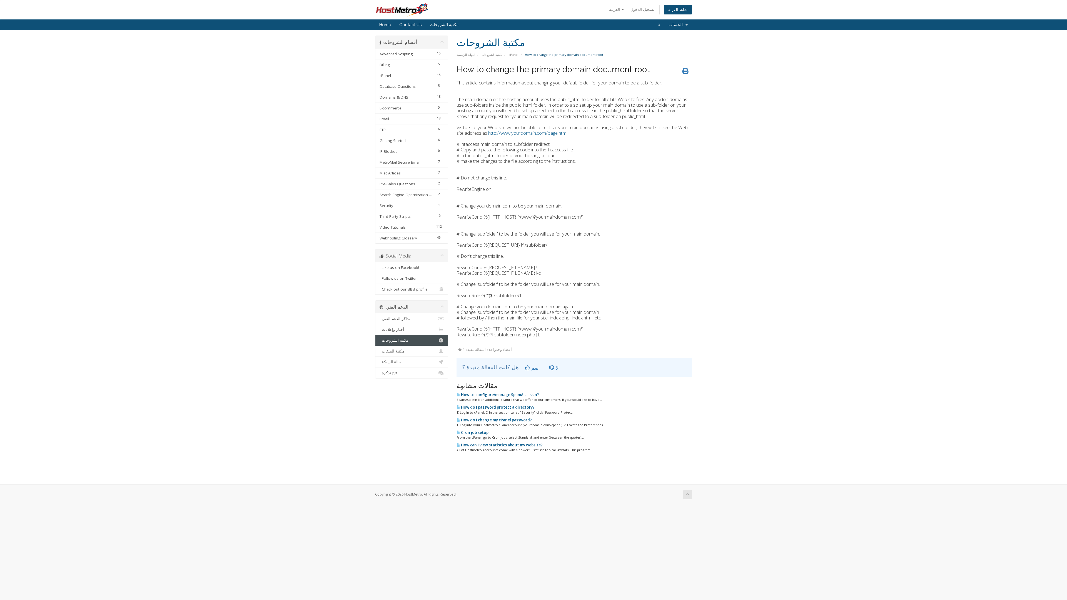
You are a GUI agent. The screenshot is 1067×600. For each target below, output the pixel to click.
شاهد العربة (677, 9)
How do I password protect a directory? (497, 407)
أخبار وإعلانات (392, 329)
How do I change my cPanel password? (496, 420)
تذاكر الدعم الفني (395, 318)
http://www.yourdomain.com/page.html (527, 133)
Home (385, 24)
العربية (615, 9)
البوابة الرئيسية (466, 54)
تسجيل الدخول (642, 9)
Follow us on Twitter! (399, 278)
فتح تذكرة (389, 372)
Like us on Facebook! (399, 267)
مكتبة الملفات (392, 351)
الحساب (677, 24)
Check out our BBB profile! (404, 289)
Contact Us (410, 24)
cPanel (513, 54)
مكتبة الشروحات (444, 24)
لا (556, 367)
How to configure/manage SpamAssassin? (499, 394)
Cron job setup (474, 432)
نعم (534, 367)
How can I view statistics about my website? (501, 445)
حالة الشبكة (390, 361)
